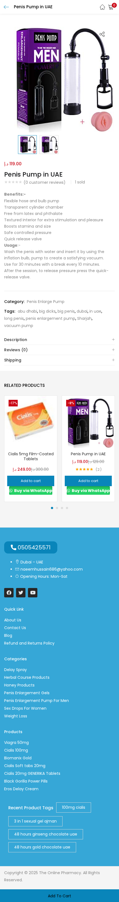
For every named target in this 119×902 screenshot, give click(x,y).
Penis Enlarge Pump (45, 301)
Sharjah (84, 318)
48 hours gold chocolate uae (42, 847)
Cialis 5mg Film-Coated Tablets (31, 456)
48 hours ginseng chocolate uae (45, 834)
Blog (8, 635)
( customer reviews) (45, 182)
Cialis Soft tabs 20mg (24, 765)
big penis (66, 311)
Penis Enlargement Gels (27, 693)
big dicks (47, 311)
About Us (12, 620)
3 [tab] (62, 508)
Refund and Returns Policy (29, 643)
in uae (95, 311)
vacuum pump (18, 325)
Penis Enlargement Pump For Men (36, 700)
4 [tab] (67, 508)
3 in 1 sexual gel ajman (35, 821)
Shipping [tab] (12, 360)
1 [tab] (52, 508)
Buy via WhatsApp (32, 490)
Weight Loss (15, 716)
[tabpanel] (31, 448)
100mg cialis (73, 807)
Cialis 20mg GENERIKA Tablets (32, 773)
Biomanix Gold (18, 758)
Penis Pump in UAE (88, 453)
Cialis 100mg (16, 750)
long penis (14, 318)
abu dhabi (27, 311)
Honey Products (19, 685)
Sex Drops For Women (25, 708)
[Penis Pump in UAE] (88, 421)
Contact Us (15, 627)
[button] (111, 7)
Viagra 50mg (16, 742)
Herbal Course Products (27, 677)
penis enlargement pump (50, 318)
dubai (82, 311)
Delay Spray (15, 669)
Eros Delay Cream (21, 789)
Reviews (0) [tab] (16, 350)
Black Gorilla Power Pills (26, 781)
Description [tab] (15, 339)
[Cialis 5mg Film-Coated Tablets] (30, 421)
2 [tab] (57, 508)
